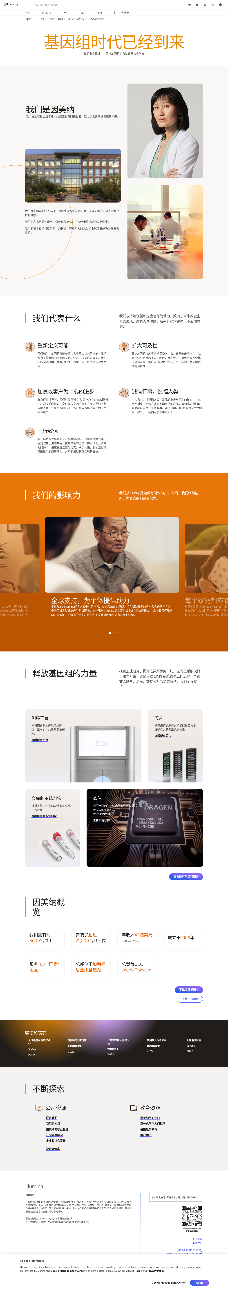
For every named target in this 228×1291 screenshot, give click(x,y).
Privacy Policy (156, 1270)
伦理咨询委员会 (97, 19)
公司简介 (51, 19)
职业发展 (197, 1239)
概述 (42, 19)
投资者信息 (53, 1149)
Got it (199, 1282)
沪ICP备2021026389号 (189, 1250)
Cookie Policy (134, 1270)
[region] (114, 1272)
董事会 (71, 19)
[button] (45, 939)
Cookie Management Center (68, 1270)
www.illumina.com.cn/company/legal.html (68, 1221)
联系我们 (197, 1242)
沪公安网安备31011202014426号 (184, 1254)
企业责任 (80, 19)
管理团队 (61, 19)
